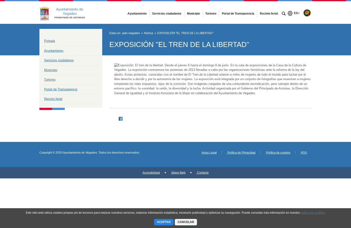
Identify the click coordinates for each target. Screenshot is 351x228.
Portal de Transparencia (60, 89)
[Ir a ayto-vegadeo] (65, 12)
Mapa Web (178, 172)
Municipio (50, 70)
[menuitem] (137, 13)
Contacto (202, 172)
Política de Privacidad (241, 152)
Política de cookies (277, 152)
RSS (303, 152)
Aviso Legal (209, 152)
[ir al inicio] (332, 199)
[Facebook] (118, 118)
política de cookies (312, 212)
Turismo (49, 79)
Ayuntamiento (53, 50)
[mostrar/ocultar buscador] (284, 14)
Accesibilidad (151, 172)
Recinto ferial (53, 99)
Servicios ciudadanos (59, 60)
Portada (49, 41)
